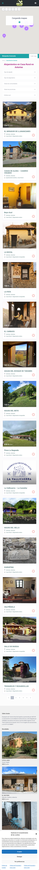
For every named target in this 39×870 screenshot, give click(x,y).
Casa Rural (9, 136)
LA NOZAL (8, 252)
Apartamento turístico (11, 177)
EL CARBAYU (9, 331)
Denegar (19, 856)
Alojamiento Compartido (19, 257)
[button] (36, 834)
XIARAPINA (9, 567)
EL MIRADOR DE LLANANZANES (17, 131)
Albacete (4, 797)
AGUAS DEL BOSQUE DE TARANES (18, 371)
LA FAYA (7, 292)
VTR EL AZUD (6, 760)
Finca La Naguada (11, 450)
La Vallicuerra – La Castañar (15, 488)
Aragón (7, 762)
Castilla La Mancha (12, 797)
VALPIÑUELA (9, 607)
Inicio (3, 60)
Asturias (8, 134)
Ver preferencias (19, 861)
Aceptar (19, 851)
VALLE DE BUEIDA (11, 646)
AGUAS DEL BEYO (11, 411)
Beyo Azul (8, 212)
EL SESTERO (5, 795)
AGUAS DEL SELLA (11, 528)
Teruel (3, 762)
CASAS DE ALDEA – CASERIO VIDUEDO (16, 172)
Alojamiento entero (17, 136)
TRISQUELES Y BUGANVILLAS (16, 686)
